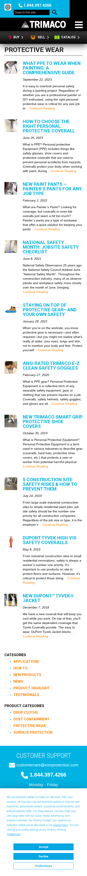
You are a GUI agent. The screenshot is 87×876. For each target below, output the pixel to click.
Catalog (68, 37)
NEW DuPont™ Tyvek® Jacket (48, 598)
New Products (27, 675)
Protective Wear (29, 726)
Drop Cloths (25, 712)
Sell (41, 37)
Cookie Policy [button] (60, 825)
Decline (43, 856)
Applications (26, 661)
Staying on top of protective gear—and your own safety (50, 309)
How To (20, 668)
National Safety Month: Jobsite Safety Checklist (51, 247)
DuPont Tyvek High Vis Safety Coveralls (49, 540)
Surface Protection (32, 732)
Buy (16, 37)
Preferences (43, 866)
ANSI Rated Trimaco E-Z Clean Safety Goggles (51, 366)
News (18, 681)
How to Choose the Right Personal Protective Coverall (49, 126)
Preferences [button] (13, 834)
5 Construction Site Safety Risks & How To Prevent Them (50, 484)
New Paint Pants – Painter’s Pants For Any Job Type (52, 189)
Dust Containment (31, 719)
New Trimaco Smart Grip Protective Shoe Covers (53, 421)
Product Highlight (31, 688)
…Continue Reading (40, 108)
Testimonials (26, 695)
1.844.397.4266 (37, 5)
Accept (43, 847)
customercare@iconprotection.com (47, 765)
